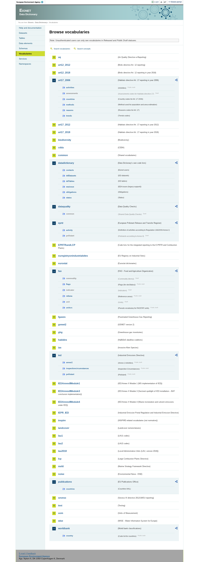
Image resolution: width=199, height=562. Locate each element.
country (69, 536)
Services (23, 59)
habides (62, 340)
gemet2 (62, 324)
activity (69, 230)
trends (69, 116)
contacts (70, 170)
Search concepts (83, 49)
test (60, 505)
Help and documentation (30, 28)
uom (60, 513)
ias (59, 347)
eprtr (60, 223)
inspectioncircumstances (77, 368)
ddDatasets (71, 176)
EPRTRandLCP (66, 245)
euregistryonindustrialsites (73, 256)
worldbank (64, 528)
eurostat (62, 263)
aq (59, 57)
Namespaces (25, 64)
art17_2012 (64, 124)
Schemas (23, 48)
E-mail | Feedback (27, 553)
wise (60, 521)
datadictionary (66, 163)
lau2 (60, 443)
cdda (61, 147)
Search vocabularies (62, 49)
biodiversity (64, 140)
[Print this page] (161, 2)
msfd (61, 466)
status (69, 198)
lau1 (60, 436)
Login (156, 2)
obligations (71, 192)
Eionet (30, 22)
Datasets (23, 33)
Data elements (25, 43)
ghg (60, 332)
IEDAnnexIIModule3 (69, 391)
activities (70, 87)
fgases (62, 317)
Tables (22, 38)
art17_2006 (64, 80)
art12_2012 (64, 65)
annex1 (69, 362)
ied (59, 355)
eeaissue (70, 187)
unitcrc (69, 308)
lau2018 (62, 451)
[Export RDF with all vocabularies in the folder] (176, 80)
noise (61, 474)
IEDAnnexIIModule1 (69, 383)
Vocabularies (25, 53)
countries (70, 99)
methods (70, 105)
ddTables (70, 181)
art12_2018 (64, 72)
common (63, 155)
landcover (63, 428)
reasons (69, 110)
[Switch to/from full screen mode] (165, 2)
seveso (62, 498)
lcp (59, 459)
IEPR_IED (63, 412)
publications (65, 482)
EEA (31, 2)
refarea (69, 296)
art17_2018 (64, 132)
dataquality (64, 206)
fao (60, 271)
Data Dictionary (41, 22)
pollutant (70, 374)
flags (68, 284)
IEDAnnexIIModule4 (69, 402)
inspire (62, 420)
